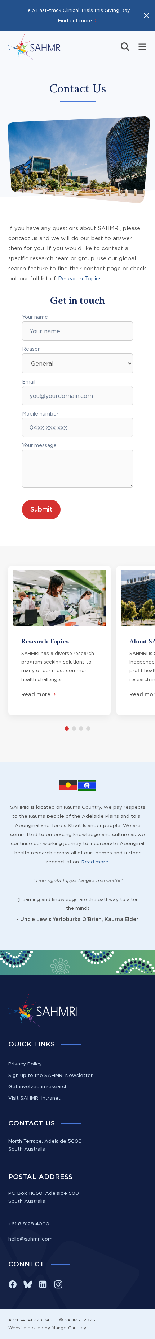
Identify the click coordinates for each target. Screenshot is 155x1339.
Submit (41, 509)
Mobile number (40, 413)
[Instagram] (58, 1284)
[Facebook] (12, 1284)
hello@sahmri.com (30, 1239)
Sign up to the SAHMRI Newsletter (50, 1075)
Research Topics (80, 278)
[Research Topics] (59, 640)
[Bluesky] (27, 1284)
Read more (94, 862)
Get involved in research (38, 1086)
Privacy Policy (25, 1064)
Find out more (75, 20)
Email (28, 381)
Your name (35, 317)
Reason (31, 349)
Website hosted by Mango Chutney (47, 1327)
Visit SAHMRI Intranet (34, 1098)
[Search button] (125, 46)
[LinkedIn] (43, 1284)
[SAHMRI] (35, 47)
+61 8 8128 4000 (28, 1223)
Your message (39, 445)
